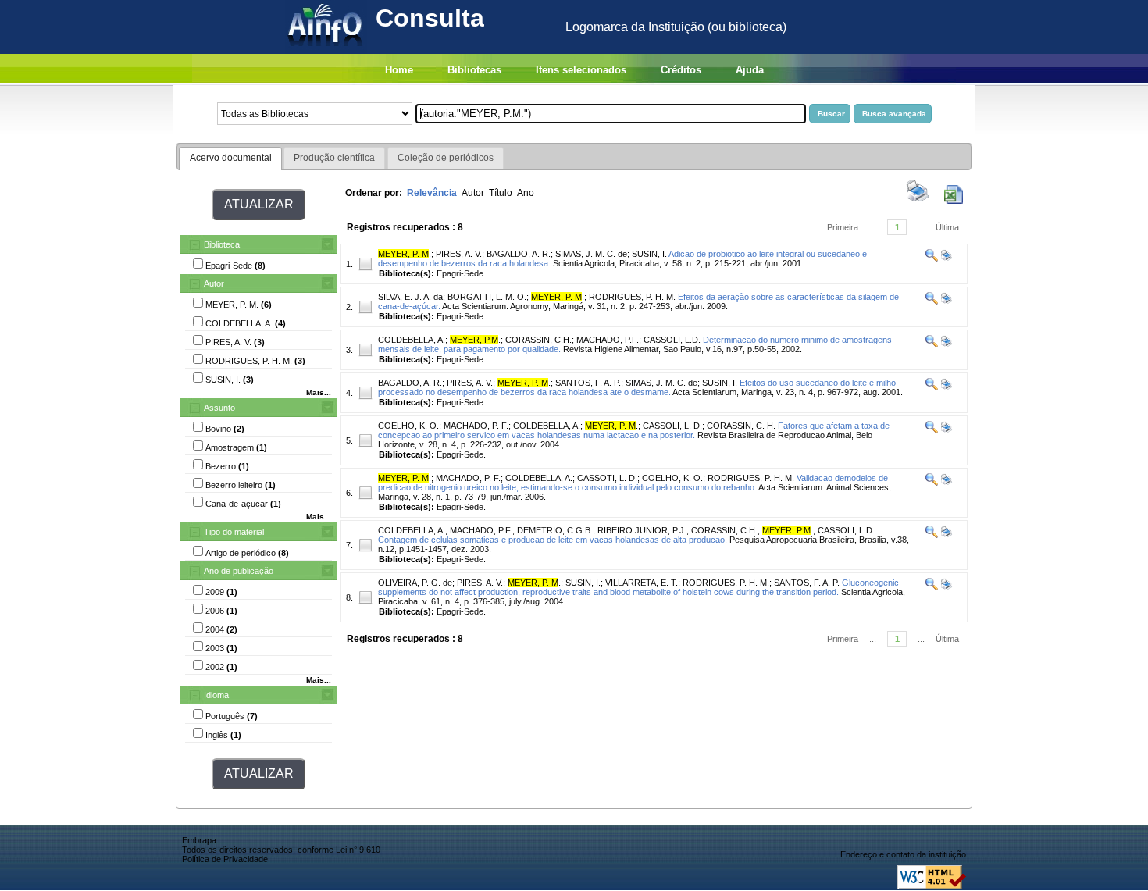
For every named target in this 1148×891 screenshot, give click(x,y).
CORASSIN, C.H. (538, 339)
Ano (525, 192)
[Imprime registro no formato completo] (945, 258)
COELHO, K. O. (408, 425)
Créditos (681, 70)
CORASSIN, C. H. (741, 425)
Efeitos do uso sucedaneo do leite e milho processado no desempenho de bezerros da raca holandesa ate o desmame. (637, 387)
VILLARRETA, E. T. (641, 582)
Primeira (842, 227)
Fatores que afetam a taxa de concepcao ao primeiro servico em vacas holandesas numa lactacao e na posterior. (634, 430)
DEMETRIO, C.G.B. (555, 530)
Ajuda (750, 70)
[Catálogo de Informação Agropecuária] (326, 49)
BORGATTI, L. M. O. (486, 296)
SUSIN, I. (649, 253)
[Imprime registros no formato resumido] (917, 200)
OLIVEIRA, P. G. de (415, 582)
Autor (214, 283)
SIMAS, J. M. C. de (591, 253)
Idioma (216, 695)
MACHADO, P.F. (607, 339)
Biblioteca (222, 244)
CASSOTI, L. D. (607, 478)
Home (399, 70)
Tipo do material (234, 531)
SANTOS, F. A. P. (588, 382)
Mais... (318, 392)
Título (500, 192)
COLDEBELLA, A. (411, 339)
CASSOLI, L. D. (672, 425)
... (872, 227)
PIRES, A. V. (459, 253)
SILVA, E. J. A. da (410, 296)
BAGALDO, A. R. (519, 253)
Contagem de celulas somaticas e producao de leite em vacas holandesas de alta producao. (552, 539)
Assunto (219, 407)
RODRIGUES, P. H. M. (632, 296)
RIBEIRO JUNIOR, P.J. (641, 530)
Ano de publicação (238, 571)
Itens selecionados (581, 70)
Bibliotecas (474, 70)
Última (947, 227)
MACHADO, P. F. (476, 425)
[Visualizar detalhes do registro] (931, 258)
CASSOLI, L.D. (672, 339)
